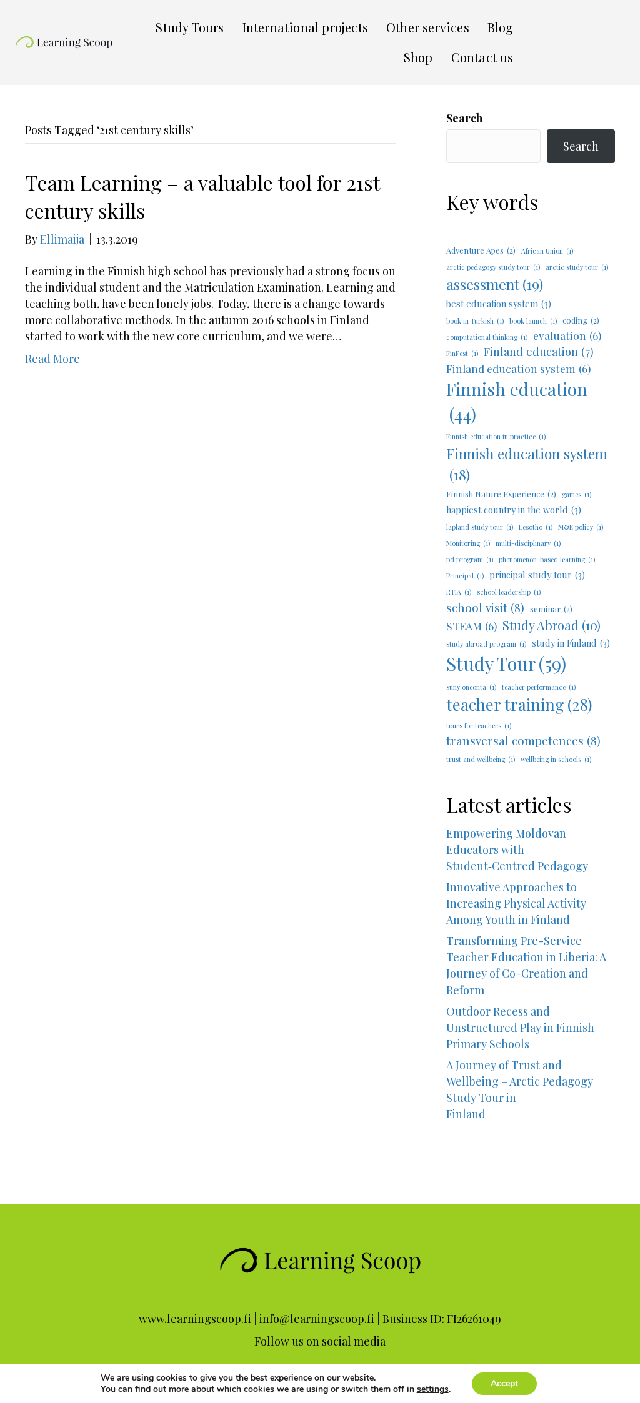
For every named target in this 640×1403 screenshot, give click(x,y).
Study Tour (506, 663)
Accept (504, 1383)
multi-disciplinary (528, 543)
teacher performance (539, 687)
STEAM (471, 625)
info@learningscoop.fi (316, 1318)
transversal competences (523, 740)
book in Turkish (475, 320)
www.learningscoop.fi (195, 1318)
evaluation (567, 335)
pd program (469, 559)
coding (580, 320)
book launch (533, 320)
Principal (465, 575)
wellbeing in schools (556, 759)
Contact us (482, 57)
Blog (501, 27)
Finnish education (517, 401)
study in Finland (571, 643)
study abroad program (486, 643)
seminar (551, 608)
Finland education (539, 351)
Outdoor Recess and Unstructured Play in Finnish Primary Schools (520, 1027)
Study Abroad (551, 625)
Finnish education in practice (496, 436)
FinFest (462, 353)
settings (433, 1389)
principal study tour (537, 574)
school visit (485, 607)
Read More (52, 358)
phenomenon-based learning (547, 559)
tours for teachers (478, 725)
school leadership (509, 592)
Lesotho (535, 527)
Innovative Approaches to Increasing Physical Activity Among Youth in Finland (516, 903)
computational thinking (487, 337)
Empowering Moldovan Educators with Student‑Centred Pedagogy (517, 849)
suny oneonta (471, 687)
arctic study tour (577, 267)
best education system (498, 303)
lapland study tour (479, 527)
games (576, 494)
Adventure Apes (481, 250)
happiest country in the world (513, 509)
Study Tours (190, 27)
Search (464, 118)
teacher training (519, 704)
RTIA (458, 592)
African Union (547, 250)
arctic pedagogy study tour (493, 267)
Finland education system (518, 368)
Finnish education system (527, 463)
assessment (494, 284)
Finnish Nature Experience (501, 493)
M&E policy (580, 527)
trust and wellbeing (480, 759)
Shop (418, 57)
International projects (305, 27)
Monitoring (468, 543)
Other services (427, 27)
